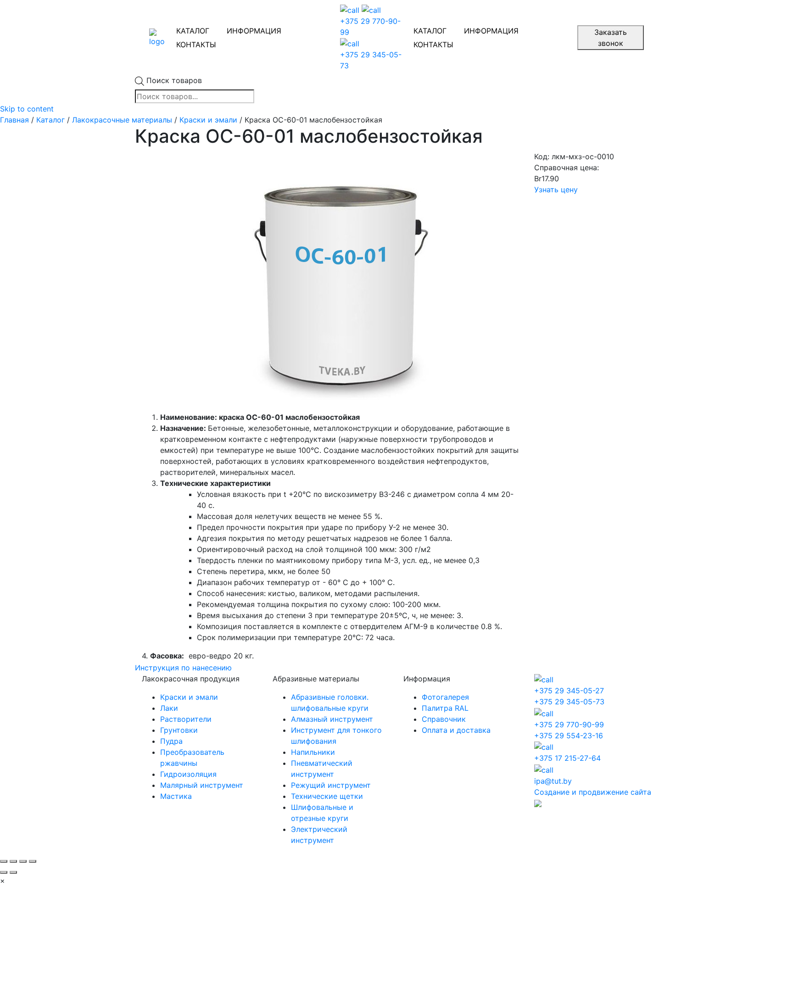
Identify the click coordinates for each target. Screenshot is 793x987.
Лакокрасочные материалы (122, 119)
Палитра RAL (445, 708)
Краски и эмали (208, 119)
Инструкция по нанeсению (183, 667)
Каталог (50, 119)
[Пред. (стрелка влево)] (3, 872)
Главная (14, 119)
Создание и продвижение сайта (592, 792)
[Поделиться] (13, 861)
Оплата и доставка (456, 730)
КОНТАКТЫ (196, 44)
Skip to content (27, 108)
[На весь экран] (23, 861)
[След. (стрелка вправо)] (13, 872)
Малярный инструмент (201, 785)
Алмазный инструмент (332, 719)
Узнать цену (556, 189)
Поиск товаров (174, 80)
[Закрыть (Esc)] (3, 861)
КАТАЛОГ (192, 30)
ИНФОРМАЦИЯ (254, 30)
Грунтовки (179, 730)
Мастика (176, 796)
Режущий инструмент (331, 785)
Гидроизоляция (188, 774)
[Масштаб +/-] (32, 861)
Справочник (444, 719)
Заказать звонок (610, 38)
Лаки (169, 708)
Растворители (186, 719)
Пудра (171, 741)
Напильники (313, 752)
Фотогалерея (445, 697)
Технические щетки (327, 796)
